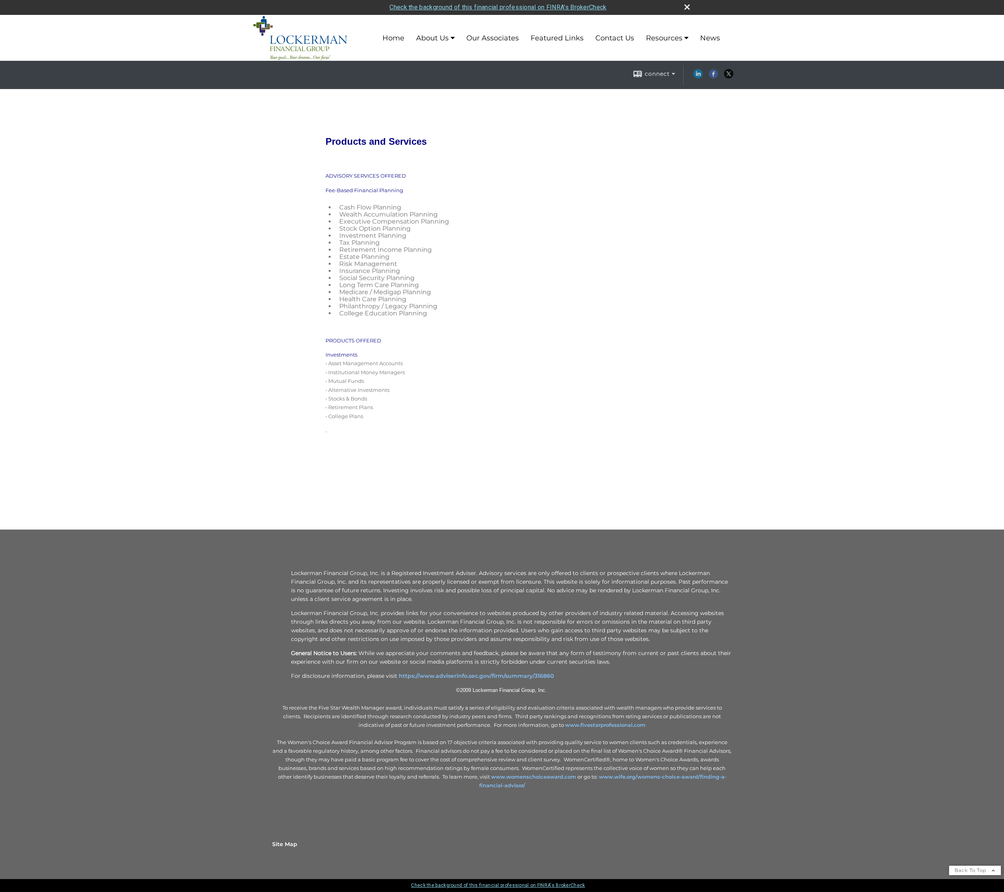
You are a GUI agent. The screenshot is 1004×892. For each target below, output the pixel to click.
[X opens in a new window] (728, 76)
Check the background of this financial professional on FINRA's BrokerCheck (497, 7)
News (710, 38)
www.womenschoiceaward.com (533, 777)
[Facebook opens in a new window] (713, 76)
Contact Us (614, 38)
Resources (664, 38)
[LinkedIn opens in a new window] (698, 76)
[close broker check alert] (687, 7)
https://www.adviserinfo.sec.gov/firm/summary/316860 (476, 675)
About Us (432, 38)
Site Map (284, 844)
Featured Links (557, 38)
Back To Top (971, 870)
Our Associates (492, 38)
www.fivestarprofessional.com (605, 725)
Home (393, 38)
